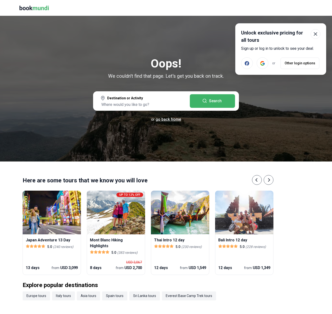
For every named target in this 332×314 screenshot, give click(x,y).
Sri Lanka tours (144, 296)
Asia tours (88, 296)
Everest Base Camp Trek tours (189, 296)
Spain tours (114, 296)
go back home (168, 119)
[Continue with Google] (262, 63)
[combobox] (141, 101)
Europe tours (36, 296)
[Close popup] (315, 34)
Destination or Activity (125, 98)
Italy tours (63, 296)
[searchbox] (141, 104)
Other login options (300, 63)
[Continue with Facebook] (247, 63)
